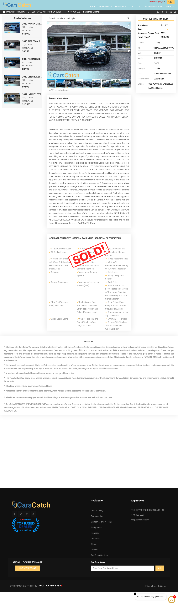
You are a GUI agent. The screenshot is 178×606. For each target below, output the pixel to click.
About (94, 544)
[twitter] (167, 12)
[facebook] (163, 12)
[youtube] (175, 12)
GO (159, 568)
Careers (94, 550)
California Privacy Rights (101, 522)
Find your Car (105, 7)
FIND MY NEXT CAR (27, 568)
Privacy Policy (97, 511)
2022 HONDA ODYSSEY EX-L (32, 23)
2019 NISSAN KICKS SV (32, 59)
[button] (129, 25)
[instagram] (171, 12)
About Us (170, 7)
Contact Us (135, 7)
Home (92, 7)
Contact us (96, 538)
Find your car (96, 527)
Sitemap (163, 586)
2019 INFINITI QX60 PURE (32, 94)
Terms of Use (97, 516)
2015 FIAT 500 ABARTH (32, 41)
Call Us (170, 2)
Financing (120, 7)
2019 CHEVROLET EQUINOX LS (32, 76)
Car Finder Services (153, 7)
